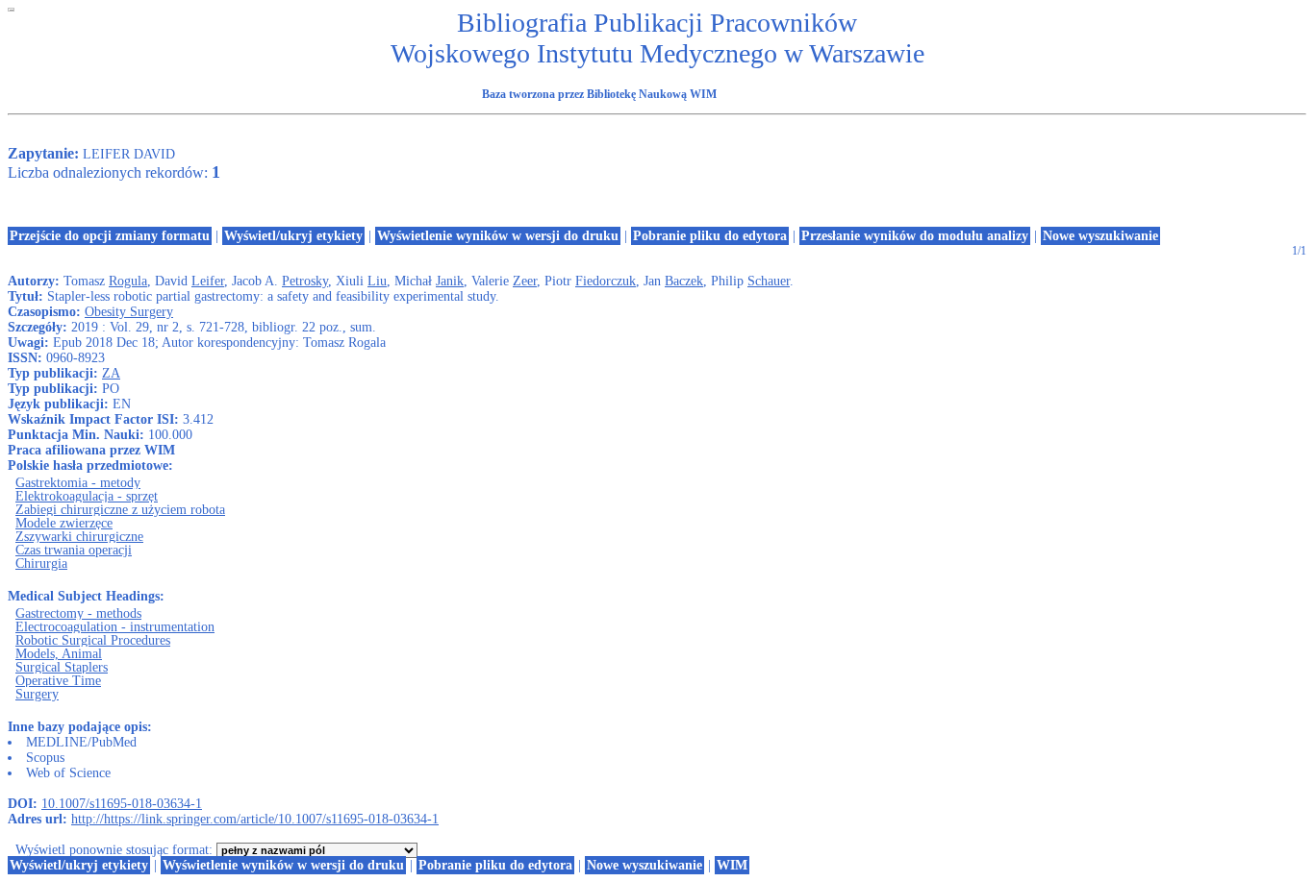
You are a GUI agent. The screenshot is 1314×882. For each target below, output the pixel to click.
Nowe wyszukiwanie (1100, 236)
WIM (732, 865)
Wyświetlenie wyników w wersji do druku (498, 236)
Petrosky (305, 281)
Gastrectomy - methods (78, 613)
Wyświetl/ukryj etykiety (293, 236)
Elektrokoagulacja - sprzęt (86, 496)
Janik (450, 281)
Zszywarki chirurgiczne (79, 536)
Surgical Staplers (61, 667)
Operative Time (58, 681)
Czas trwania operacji (73, 550)
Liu (377, 281)
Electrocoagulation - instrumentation (115, 627)
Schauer (768, 281)
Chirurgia (41, 563)
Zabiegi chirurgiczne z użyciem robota (120, 509)
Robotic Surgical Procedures (92, 640)
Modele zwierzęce (64, 523)
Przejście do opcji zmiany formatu (110, 236)
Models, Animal (58, 654)
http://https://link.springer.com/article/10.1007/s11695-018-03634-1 (255, 819)
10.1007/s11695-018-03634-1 (121, 803)
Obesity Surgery (129, 312)
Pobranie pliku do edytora (710, 236)
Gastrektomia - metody (77, 483)
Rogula (128, 281)
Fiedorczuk (605, 281)
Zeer (525, 281)
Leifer (207, 281)
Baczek (684, 281)
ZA (111, 373)
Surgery (37, 694)
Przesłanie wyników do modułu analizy (914, 236)
